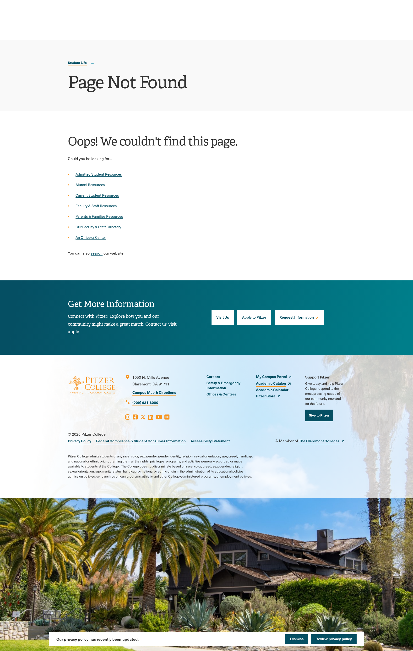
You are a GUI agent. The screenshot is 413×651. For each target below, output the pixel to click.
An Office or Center (91, 237)
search (97, 253)
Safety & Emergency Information (223, 385)
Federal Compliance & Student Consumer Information (141, 440)
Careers (213, 376)
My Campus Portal (271, 376)
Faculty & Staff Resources (96, 205)
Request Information (296, 317)
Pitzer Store (266, 395)
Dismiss (297, 639)
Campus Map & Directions (154, 392)
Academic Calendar (272, 389)
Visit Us (222, 317)
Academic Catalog (271, 383)
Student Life (77, 62)
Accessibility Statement (210, 440)
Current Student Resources (97, 195)
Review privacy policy (333, 639)
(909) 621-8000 (145, 402)
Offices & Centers (221, 393)
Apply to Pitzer (254, 317)
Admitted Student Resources (99, 174)
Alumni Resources (90, 184)
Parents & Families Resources (99, 216)
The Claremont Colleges (319, 440)
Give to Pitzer (319, 415)
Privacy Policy (79, 440)
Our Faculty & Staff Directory (98, 226)
